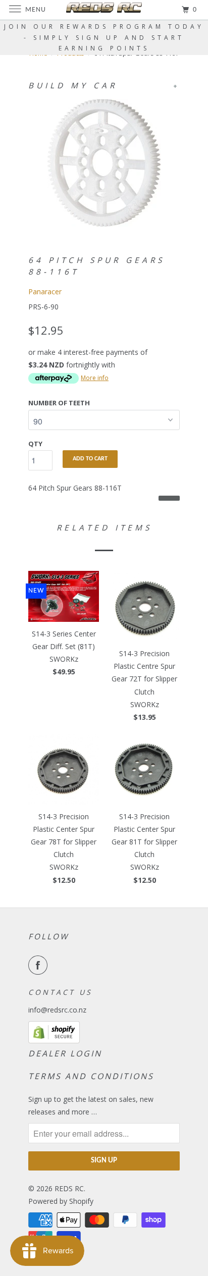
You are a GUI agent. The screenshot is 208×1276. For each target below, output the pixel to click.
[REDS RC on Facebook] (39, 965)
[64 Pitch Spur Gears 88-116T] (104, 162)
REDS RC (69, 1188)
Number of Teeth (59, 402)
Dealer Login (65, 1053)
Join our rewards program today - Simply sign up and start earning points (104, 37)
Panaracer (45, 291)
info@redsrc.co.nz (57, 1010)
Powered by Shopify (60, 1201)
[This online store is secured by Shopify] (54, 1040)
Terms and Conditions (91, 1076)
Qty (35, 443)
